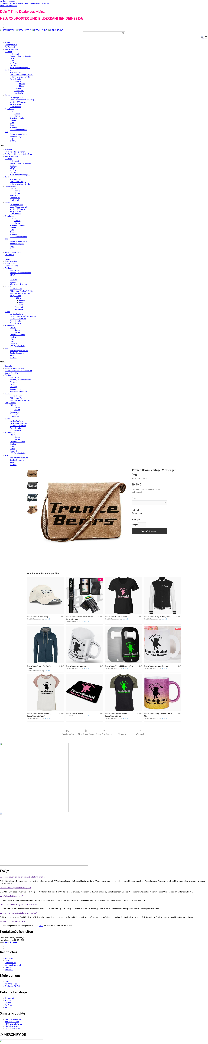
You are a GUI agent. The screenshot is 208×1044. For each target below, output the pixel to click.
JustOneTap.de (11, 984)
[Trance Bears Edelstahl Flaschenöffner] (123, 644)
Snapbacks (18, 88)
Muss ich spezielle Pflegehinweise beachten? (18, 905)
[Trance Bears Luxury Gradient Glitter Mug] (162, 692)
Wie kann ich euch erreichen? (12, 921)
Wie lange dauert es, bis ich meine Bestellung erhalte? (22, 877)
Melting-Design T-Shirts (20, 77)
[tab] (104, 877)
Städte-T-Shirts (16, 72)
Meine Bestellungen (104, 734)
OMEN (13, 59)
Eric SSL (13, 61)
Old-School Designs (18, 182)
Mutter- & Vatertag (18, 102)
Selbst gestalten (11, 45)
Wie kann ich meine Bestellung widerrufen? (18, 913)
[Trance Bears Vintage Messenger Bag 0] (32, 473)
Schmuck (13, 127)
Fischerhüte (19, 91)
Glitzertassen (15, 107)
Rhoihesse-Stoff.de (13, 986)
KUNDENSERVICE (13, 252)
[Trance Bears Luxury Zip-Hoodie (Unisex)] (45, 644)
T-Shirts (8, 70)
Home (7, 42)
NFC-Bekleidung (12, 1022)
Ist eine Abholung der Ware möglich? (15, 888)
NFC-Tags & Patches (13, 1024)
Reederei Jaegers (17, 137)
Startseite (8, 150)
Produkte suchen (68, 734)
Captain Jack (15, 65)
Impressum (9, 958)
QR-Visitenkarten (12, 1029)
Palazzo (8, 1007)
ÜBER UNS (9, 255)
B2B (6, 132)
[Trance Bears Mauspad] (84, 692)
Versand (139, 492)
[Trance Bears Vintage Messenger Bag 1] (32, 485)
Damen (22, 84)
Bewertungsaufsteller (19, 134)
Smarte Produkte (11, 49)
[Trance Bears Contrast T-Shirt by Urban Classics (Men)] (123, 692)
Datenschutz (10, 963)
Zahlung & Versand (13, 965)
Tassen (7, 95)
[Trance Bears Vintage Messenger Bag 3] (32, 509)
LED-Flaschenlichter (18, 130)
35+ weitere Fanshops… (20, 68)
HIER (41, 926)
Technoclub (14, 54)
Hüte (12, 123)
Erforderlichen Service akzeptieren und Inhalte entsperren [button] (24, 3)
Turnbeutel (18, 93)
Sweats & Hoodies (17, 118)
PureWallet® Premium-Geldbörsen (18, 154)
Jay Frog (13, 63)
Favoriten (122, 734)
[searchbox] (104, 33)
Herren (22, 86)
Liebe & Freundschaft (18, 207)
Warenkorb (140, 734)
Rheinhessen (10, 109)
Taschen (13, 120)
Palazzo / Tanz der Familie (20, 56)
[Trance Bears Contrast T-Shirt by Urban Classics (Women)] (45, 692)
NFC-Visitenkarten (13, 1019)
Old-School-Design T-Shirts (21, 75)
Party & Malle (15, 79)
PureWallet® (10, 47)
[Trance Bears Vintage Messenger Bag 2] (32, 497)
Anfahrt (8, 982)
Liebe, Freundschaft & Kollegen (23, 100)
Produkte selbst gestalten (15, 152)
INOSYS (13, 141)
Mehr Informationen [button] (8, 6)
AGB (7, 960)
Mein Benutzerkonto (86, 734)
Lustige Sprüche (16, 98)
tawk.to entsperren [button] (8, 1)
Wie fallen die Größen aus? (11, 896)
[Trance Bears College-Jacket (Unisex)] (162, 595)
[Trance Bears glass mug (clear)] (84, 644)
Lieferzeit (9, 967)
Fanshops (8, 52)
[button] (206, 37)
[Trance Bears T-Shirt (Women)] (123, 595)
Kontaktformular (10, 942)
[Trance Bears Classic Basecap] (45, 595)
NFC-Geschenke (12, 1026)
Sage (12, 139)
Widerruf (9, 970)
